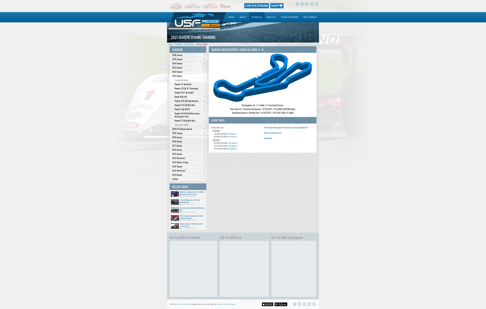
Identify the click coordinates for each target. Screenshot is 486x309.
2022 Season (177, 71)
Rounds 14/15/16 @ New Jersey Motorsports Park (187, 115)
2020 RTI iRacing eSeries (182, 128)
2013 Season (177, 174)
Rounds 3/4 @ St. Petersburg (186, 88)
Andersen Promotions (182, 304)
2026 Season (177, 55)
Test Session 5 (232, 148)
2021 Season (189, 44)
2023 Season (177, 67)
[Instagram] (311, 4)
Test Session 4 (233, 145)
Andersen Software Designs (226, 304)
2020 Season (177, 133)
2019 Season (177, 137)
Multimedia (309, 17)
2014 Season (177, 166)
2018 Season (177, 141)
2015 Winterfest (178, 158)
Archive (175, 179)
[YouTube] (306, 4)
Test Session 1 (232, 133)
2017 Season (177, 145)
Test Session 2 (232, 136)
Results (271, 17)
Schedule (257, 17)
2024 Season (177, 63)
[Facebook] (297, 4)
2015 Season (177, 154)
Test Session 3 (233, 142)
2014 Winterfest (178, 170)
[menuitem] (231, 17)
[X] (302, 4)
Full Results (268, 138)
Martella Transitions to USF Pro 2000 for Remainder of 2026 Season (192, 193)
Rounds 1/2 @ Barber (183, 84)
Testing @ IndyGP (182, 124)
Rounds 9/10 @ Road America (186, 100)
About (243, 17)
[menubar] (272, 17)
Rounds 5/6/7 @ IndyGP (184, 92)
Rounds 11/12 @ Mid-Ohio (185, 105)
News (231, 17)
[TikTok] (316, 4)
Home (170, 44)
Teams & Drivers (289, 17)
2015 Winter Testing (180, 162)
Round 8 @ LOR (181, 96)
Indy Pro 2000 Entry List (273, 132)
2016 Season (177, 149)
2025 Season (177, 59)
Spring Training (201, 44)
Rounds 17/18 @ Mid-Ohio (185, 120)
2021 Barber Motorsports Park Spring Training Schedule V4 (286, 127)
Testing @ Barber (182, 80)
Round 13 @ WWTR (182, 109)
